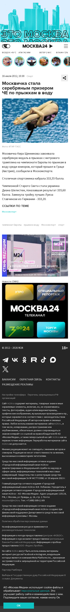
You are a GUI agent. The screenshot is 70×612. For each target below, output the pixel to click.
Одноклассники (24, 359)
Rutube (34, 359)
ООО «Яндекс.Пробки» (31, 545)
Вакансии (9, 379)
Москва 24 (35, 46)
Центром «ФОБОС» (53, 535)
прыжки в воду (31, 225)
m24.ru (10, 403)
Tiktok (43, 359)
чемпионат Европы (12, 225)
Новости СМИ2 (10, 281)
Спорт (30, 76)
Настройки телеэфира (14, 394)
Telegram (5, 359)
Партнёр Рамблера (12, 570)
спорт (61, 225)
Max (53, 359)
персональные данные (35, 590)
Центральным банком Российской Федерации (33, 540)
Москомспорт (9, 211)
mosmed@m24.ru (11, 500)
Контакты (53, 379)
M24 (20, 348)
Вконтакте (15, 359)
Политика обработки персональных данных (25, 521)
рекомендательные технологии (18, 530)
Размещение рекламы (17, 384)
